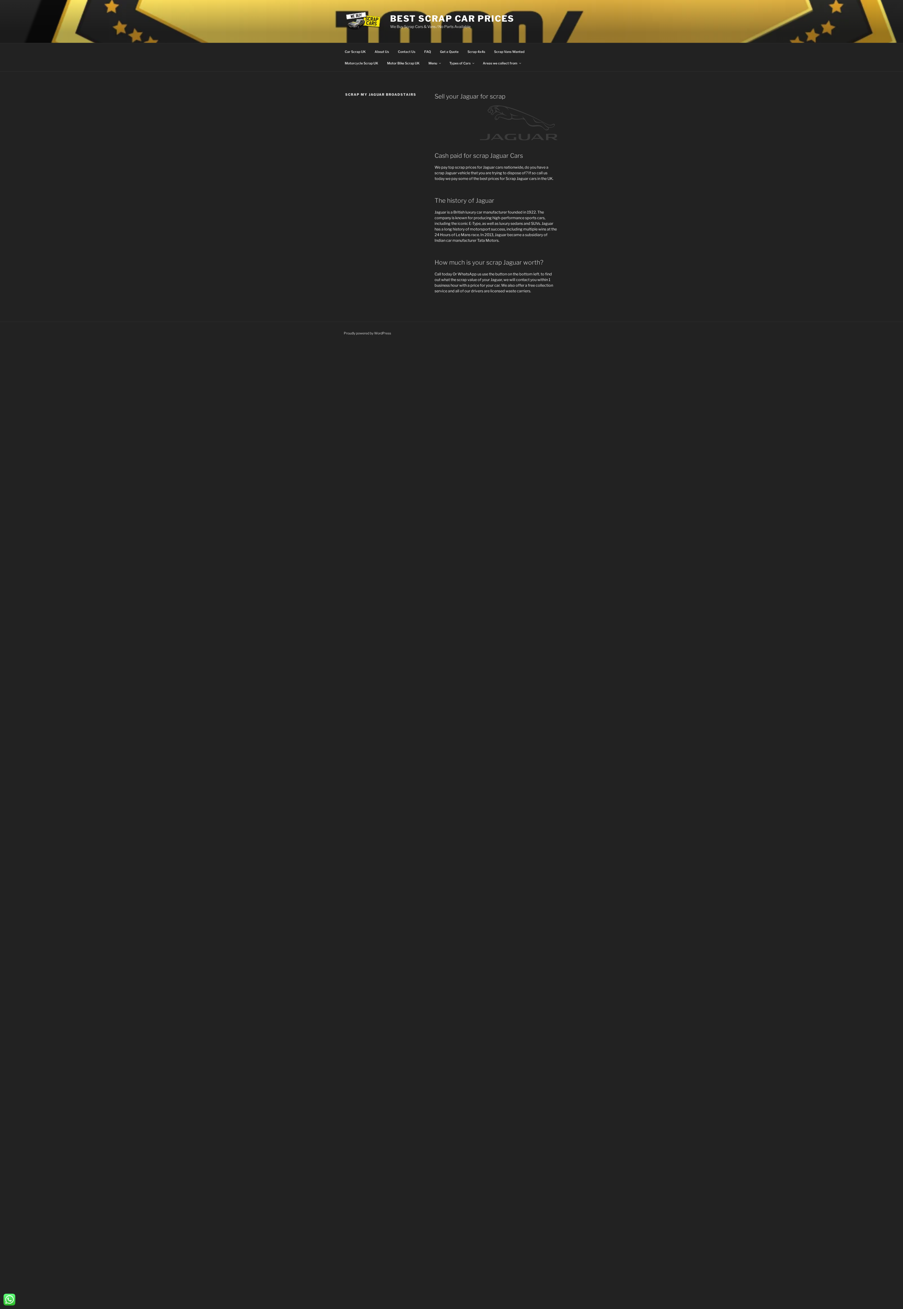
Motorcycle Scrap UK (361, 63)
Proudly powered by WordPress (367, 333)
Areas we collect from (500, 63)
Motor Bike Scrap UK (403, 63)
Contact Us (406, 52)
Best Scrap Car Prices (452, 18)
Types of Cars (460, 63)
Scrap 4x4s (476, 52)
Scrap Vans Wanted (509, 52)
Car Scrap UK (355, 52)
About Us (382, 52)
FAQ (427, 52)
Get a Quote (449, 52)
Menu (432, 63)
